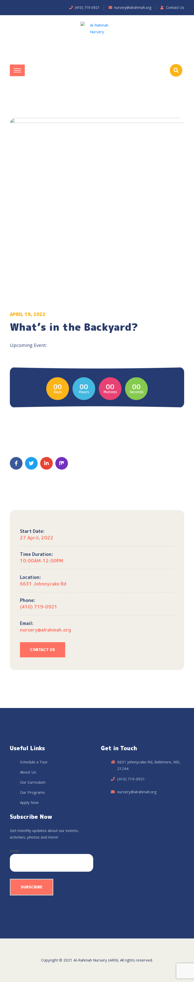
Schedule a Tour (34, 761)
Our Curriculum (32, 782)
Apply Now (29, 802)
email (14, 850)
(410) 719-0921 (87, 7)
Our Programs (32, 792)
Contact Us (175, 7)
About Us (28, 772)
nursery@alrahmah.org (132, 7)
